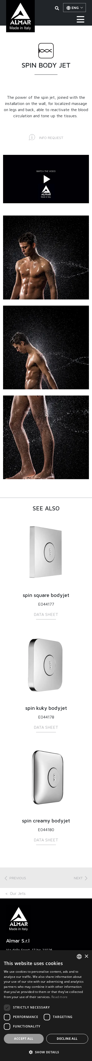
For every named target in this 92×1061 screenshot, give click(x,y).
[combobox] (79, 956)
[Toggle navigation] (80, 19)
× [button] (86, 956)
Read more (59, 997)
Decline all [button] (67, 1038)
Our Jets (18, 893)
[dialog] (46, 1005)
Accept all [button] (23, 1038)
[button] (14, 878)
